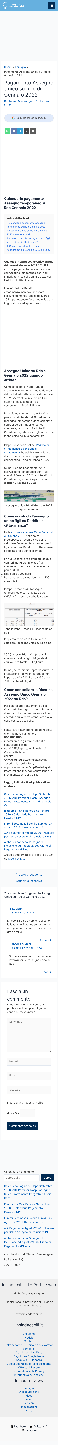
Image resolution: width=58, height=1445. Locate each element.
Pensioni (29, 1403)
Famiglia (29, 1388)
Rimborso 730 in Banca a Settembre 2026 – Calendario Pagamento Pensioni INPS (27, 814)
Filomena (16, 908)
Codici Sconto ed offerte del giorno (29, 1363)
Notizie (29, 1337)
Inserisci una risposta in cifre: (25, 1102)
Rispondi (45, 940)
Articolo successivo (29, 880)
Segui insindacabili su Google (32, 118)
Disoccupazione (29, 1391)
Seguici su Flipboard (29, 1360)
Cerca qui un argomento (19, 1171)
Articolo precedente (29, 874)
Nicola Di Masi (17, 858)
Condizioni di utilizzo (29, 1352)
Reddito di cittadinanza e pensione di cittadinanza (26, 448)
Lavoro (29, 1399)
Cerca (47, 1177)
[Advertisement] (29, 166)
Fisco (29, 1395)
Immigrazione (29, 1406)
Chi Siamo (29, 1333)
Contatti (29, 1341)
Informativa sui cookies (29, 1375)
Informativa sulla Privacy (29, 1371)
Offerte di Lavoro (29, 1367)
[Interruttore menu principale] (51, 5)
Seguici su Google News (29, 1356)
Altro (29, 1410)
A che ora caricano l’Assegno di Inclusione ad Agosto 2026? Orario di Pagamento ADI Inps (27, 845)
